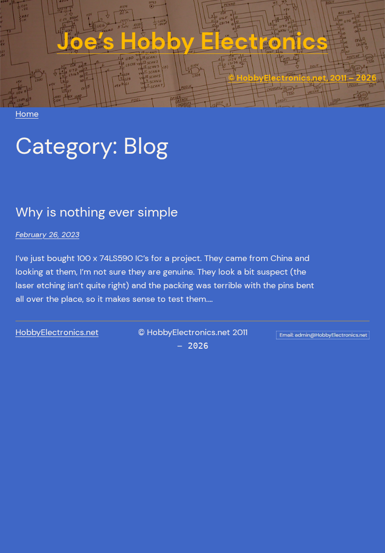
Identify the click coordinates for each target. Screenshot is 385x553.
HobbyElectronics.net (57, 332)
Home (26, 114)
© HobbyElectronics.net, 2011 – (302, 77)
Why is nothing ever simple (96, 212)
